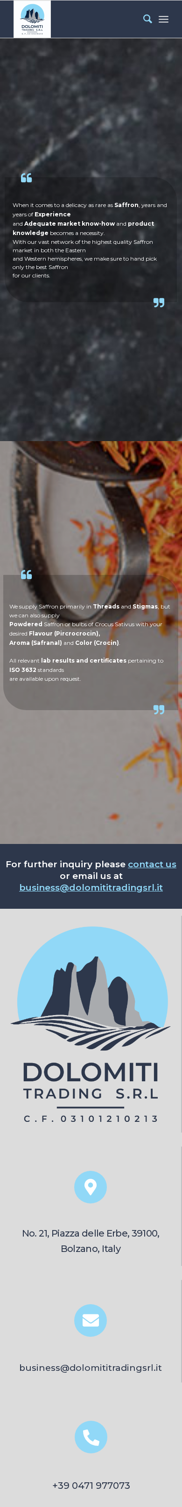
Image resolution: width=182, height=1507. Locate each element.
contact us (152, 864)
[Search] (143, 19)
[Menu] (163, 19)
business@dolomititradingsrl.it (91, 887)
